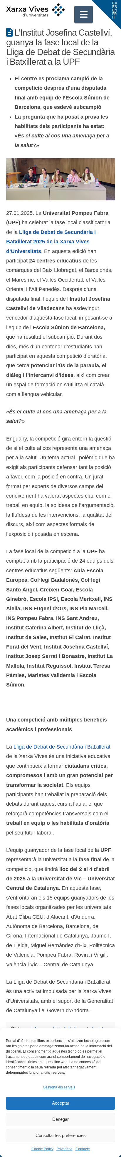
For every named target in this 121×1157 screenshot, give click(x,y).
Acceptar (60, 1103)
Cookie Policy (42, 1149)
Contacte (82, 1149)
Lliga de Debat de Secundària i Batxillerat (62, 747)
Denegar (60, 1119)
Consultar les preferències (61, 1135)
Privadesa (64, 1149)
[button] (83, 14)
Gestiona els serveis (59, 1087)
